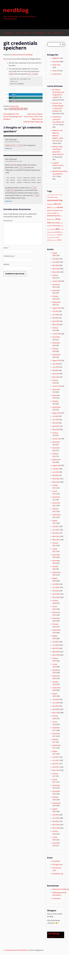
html (58, 213)
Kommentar (8, 220)
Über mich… (58, 33)
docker (60, 207)
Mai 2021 (55, 533)
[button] (12, 94)
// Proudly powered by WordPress (15, 950)
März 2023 (55, 429)
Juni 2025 (55, 314)
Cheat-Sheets (38, 33)
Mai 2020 (55, 591)
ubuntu (59, 235)
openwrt (53, 229)
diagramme (53, 207)
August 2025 (56, 308)
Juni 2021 (55, 530)
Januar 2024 (56, 386)
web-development (51, 237)
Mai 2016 (55, 821)
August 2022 (56, 465)
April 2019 (55, 652)
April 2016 (55, 824)
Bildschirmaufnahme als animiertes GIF (60, 173)
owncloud (62, 229)
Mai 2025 (55, 318)
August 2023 (56, 413)
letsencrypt (52, 219)
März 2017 (55, 770)
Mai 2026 (55, 265)
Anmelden (56, 861)
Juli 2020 (55, 584)
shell (62, 232)
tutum (55, 235)
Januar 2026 (56, 281)
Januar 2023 (56, 439)
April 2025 (55, 321)
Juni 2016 (55, 818)
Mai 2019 (55, 648)
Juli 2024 (55, 364)
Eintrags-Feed (57, 864)
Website (6, 264)
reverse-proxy (50, 232)
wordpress (54, 240)
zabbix (59, 240)
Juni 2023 (55, 419)
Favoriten (27, 33)
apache (52, 194)
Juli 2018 (55, 699)
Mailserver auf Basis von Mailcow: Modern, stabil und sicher (57, 135)
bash (48, 197)
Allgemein (56, 58)
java (48, 219)
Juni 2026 (55, 262)
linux (25, 109)
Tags (48, 33)
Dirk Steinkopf (27, 55)
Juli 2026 (55, 259)
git (22, 109)
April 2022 (55, 479)
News (18, 33)
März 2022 (55, 482)
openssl (48, 229)
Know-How (8, 33)
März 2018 (55, 713)
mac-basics (56, 222)
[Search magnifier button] (63, 44)
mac (49, 222)
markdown (49, 225)
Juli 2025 (55, 311)
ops (57, 228)
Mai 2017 (55, 764)
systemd (52, 235)
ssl (49, 235)
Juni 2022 (55, 472)
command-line (14, 109)
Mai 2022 (55, 475)
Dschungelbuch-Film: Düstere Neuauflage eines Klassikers (12, 116)
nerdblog (16, 10)
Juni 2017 (55, 760)
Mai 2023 (55, 423)
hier (15, 165)
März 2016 (55, 828)
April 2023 (55, 426)
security (58, 232)
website (57, 237)
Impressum (56, 898)
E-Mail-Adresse (9, 256)
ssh (48, 235)
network (62, 225)
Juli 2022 (55, 469)
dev (56, 203)
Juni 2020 (55, 587)
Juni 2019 (55, 645)
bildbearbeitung (54, 197)
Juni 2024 (55, 367)
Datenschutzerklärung (60, 889)
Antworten (8, 148)
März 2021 (55, 540)
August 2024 (56, 360)
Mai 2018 (55, 706)
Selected (55, 74)
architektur (56, 194)
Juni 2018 (55, 703)
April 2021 (55, 536)
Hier (4, 59)
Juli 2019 (55, 642)
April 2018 (55, 709)
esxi (53, 213)
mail (62, 223)
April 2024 (55, 374)
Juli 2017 (55, 757)
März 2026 (55, 272)
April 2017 (55, 767)
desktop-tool (50, 204)
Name (6, 248)
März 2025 (55, 324)
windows (49, 240)
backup (61, 194)
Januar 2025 (56, 334)
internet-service (53, 215)
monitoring (56, 226)
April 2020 (55, 594)
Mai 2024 (55, 370)
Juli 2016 (55, 815)
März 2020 (55, 597)
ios (61, 216)
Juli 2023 (55, 416)
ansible (48, 194)
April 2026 (55, 269)
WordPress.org (57, 874)
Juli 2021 (55, 526)
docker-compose (53, 210)
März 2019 (55, 655)
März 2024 (55, 377)
